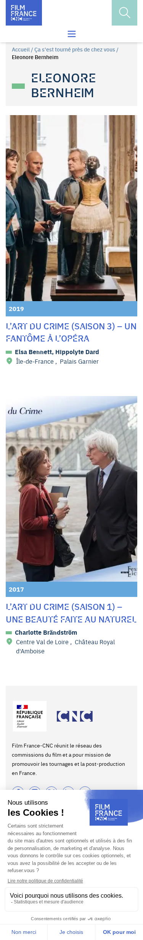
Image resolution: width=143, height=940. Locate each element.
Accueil (21, 49)
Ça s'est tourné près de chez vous (74, 49)
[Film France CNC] (24, 13)
